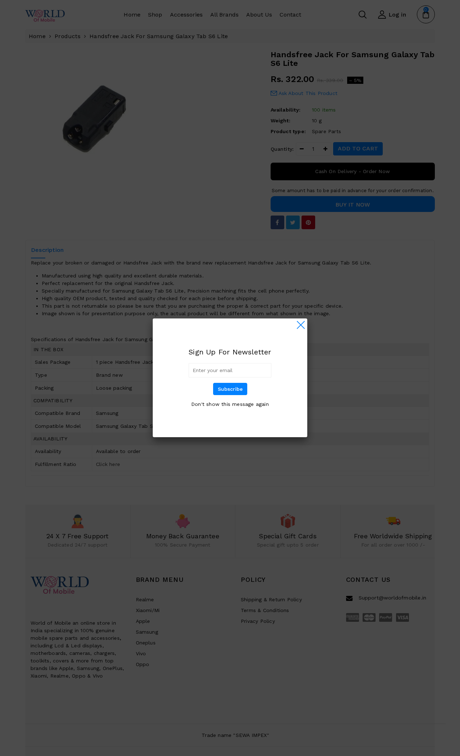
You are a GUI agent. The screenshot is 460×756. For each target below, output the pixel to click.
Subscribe (230, 389)
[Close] (300, 324)
